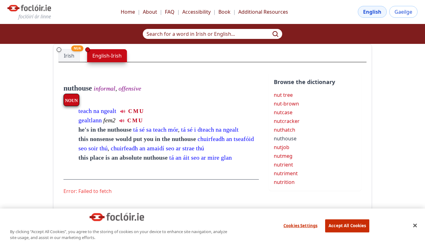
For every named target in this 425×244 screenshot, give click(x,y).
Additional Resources (263, 11)
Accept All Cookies (347, 225)
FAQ (170, 11)
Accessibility (196, 11)
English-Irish (107, 55)
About (150, 11)
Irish (69, 55)
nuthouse (77, 88)
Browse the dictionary (304, 82)
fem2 (109, 120)
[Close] (415, 225)
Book (224, 11)
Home (128, 11)
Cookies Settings (300, 225)
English (372, 11)
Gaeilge (403, 11)
